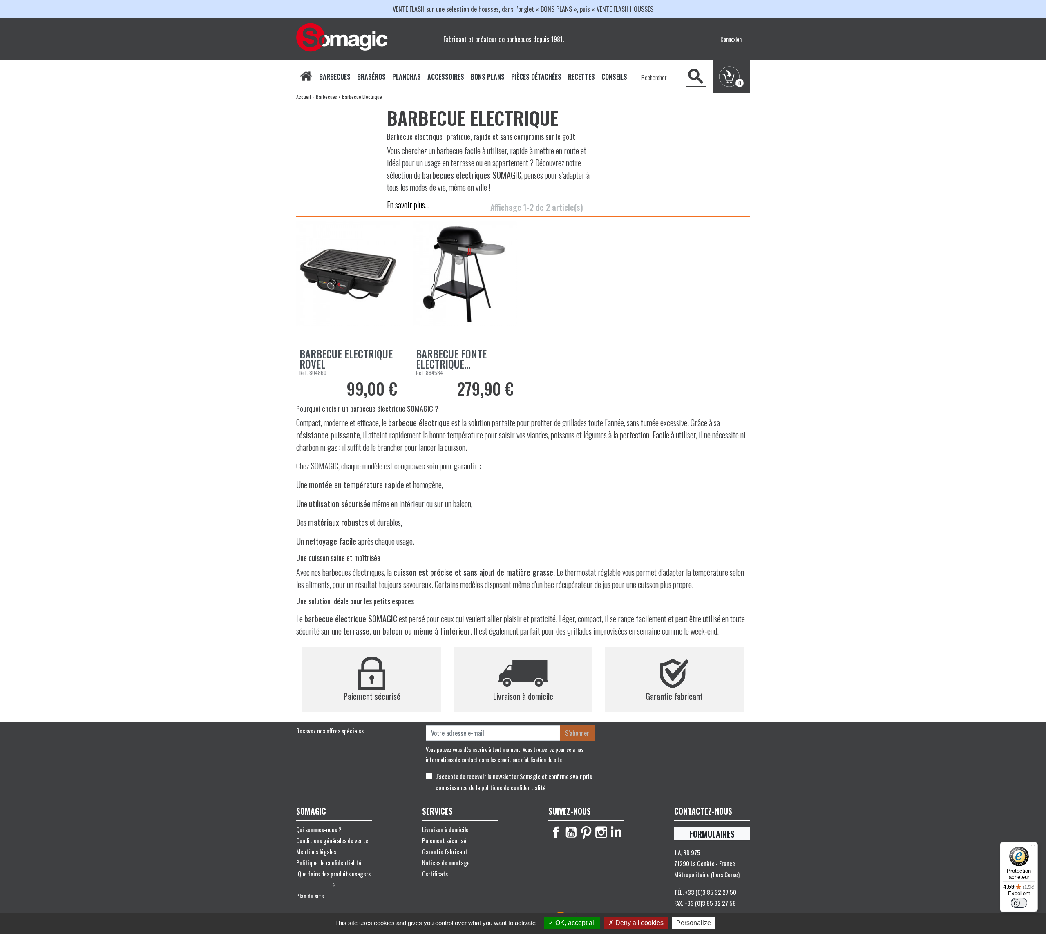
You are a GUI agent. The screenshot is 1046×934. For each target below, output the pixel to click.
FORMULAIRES (712, 834)
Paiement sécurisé (444, 840)
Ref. (303, 373)
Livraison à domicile (445, 829)
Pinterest (586, 832)
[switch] (1019, 903)
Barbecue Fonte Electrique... (451, 358)
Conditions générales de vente (332, 840)
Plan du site (310, 895)
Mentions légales (316, 851)
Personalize (693, 922)
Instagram (601, 832)
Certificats (435, 873)
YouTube (571, 832)
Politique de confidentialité (328, 862)
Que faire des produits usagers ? (334, 879)
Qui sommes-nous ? (319, 829)
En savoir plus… (408, 205)
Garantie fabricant (444, 851)
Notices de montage (446, 862)
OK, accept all (575, 922)
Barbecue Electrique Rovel (346, 358)
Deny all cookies (639, 922)
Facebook (556, 832)
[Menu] (1033, 847)
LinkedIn (616, 832)
